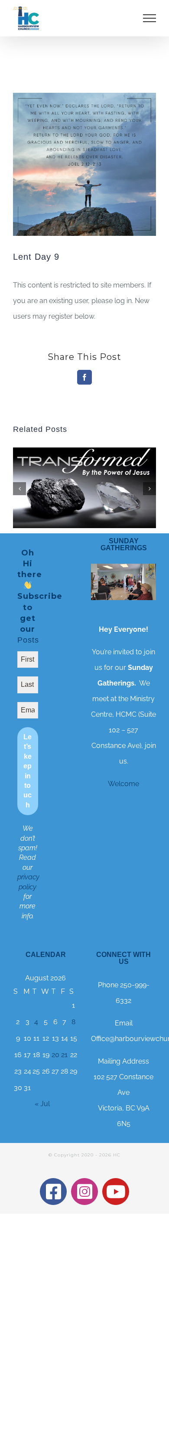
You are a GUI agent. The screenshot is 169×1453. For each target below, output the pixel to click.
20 (55, 1055)
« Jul (42, 1104)
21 (64, 1055)
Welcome (123, 784)
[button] (19, 488)
